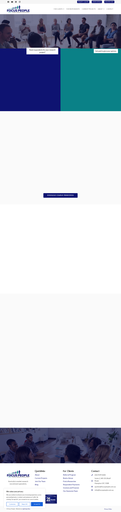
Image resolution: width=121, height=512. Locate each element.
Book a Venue (68, 478)
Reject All (24, 504)
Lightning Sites (26, 509)
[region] (24, 498)
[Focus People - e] (18, 9)
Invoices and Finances (71, 488)
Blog (36, 485)
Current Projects (41, 478)
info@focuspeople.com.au (104, 490)
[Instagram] (19, 2)
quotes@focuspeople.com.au (105, 487)
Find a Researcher (69, 481)
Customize (12, 504)
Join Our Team (40, 481)
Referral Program (69, 475)
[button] (63, 9)
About (37, 475)
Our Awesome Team (70, 491)
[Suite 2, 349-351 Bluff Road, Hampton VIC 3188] (93, 481)
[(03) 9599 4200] (93, 475)
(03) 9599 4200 (100, 475)
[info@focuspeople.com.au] (93, 490)
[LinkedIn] (16, 2)
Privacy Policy (108, 509)
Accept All (37, 504)
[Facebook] (8, 2)
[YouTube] (12, 2)
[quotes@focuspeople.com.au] (93, 486)
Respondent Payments (71, 485)
